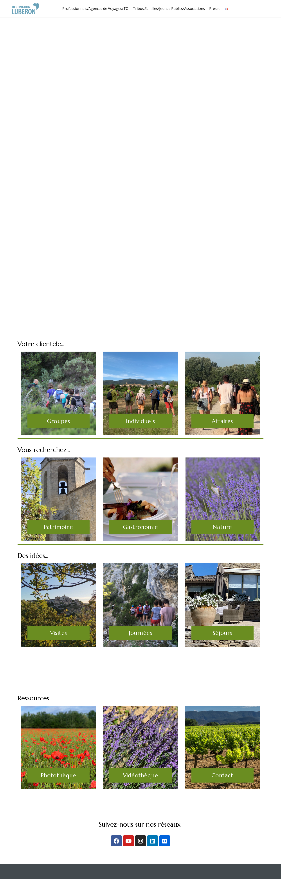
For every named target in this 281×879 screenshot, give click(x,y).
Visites (58, 633)
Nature (222, 527)
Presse (214, 8)
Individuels (140, 421)
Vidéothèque (140, 775)
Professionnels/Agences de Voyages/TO (95, 8)
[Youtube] (128, 840)
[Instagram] (140, 840)
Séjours (222, 633)
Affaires (222, 421)
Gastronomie (140, 527)
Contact (222, 775)
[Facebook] (116, 840)
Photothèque (58, 775)
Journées (140, 633)
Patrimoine (58, 527)
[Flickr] (164, 840)
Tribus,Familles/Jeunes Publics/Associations (169, 8)
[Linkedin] (152, 840)
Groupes (58, 421)
